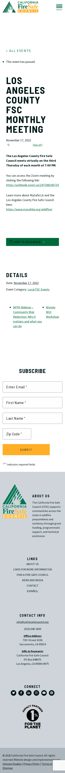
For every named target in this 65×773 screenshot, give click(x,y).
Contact (32, 585)
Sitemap (8, 768)
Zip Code (14, 434)
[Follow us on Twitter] (13, 693)
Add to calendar (27, 241)
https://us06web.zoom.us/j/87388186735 (33, 185)
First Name (16, 402)
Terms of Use (49, 764)
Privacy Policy (31, 764)
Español (32, 591)
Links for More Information (32, 569)
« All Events (18, 51)
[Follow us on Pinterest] (51, 693)
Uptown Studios (12, 764)
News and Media (32, 580)
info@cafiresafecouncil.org (32, 622)
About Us (32, 564)
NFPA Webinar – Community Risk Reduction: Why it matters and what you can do (27, 316)
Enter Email (16, 387)
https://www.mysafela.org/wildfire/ (29, 209)
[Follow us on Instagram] (36, 693)
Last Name (16, 418)
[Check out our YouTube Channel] (44, 693)
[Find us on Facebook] (21, 693)
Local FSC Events (39, 289)
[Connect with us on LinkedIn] (29, 693)
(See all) (37, 145)
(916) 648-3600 (32, 629)
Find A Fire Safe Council (33, 574)
